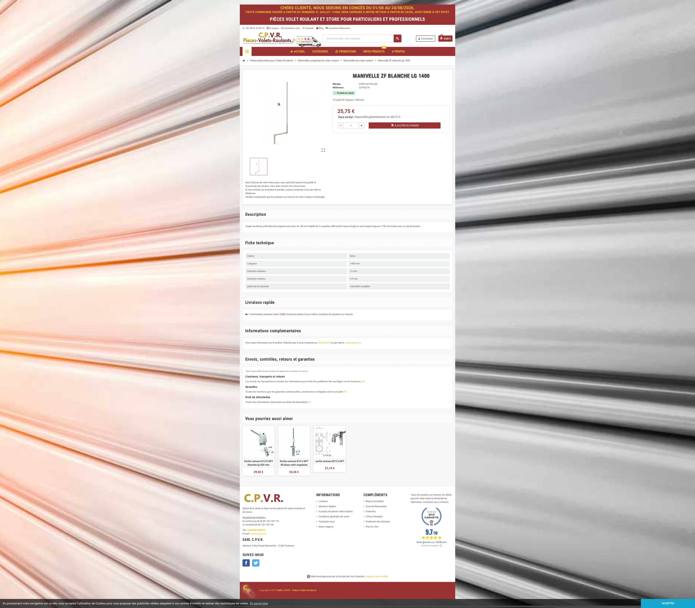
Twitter (255, 563)
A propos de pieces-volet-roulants (336, 511)
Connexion (425, 38)
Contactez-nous (291, 28)
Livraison (323, 501)
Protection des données (378, 521)
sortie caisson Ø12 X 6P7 (329, 461)
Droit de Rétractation (376, 506)
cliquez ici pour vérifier (376, 576)
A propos (274, 28)
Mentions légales (327, 506)
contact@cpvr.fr (352, 342)
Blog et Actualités (375, 501)
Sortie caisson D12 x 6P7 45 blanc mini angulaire (294, 463)
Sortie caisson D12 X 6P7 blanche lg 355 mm (258, 463)
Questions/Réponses (338, 28)
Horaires (308, 28)
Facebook (246, 563)
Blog (319, 28)
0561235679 (324, 342)
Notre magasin (326, 526)
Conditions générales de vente (334, 516)
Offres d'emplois (374, 516)
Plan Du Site (372, 526)
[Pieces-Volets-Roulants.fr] (270, 38)
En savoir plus (259, 603)
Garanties (371, 511)
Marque (337, 84)
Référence (338, 87)
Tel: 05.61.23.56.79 (253, 28)
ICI (363, 381)
